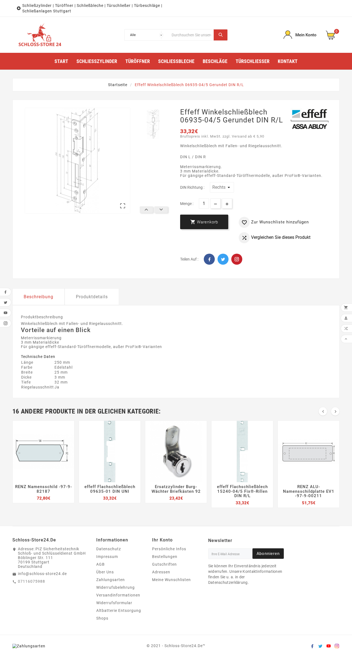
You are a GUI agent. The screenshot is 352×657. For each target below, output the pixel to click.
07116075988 (31, 581)
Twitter (223, 259)
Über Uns (105, 572)
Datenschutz (108, 549)
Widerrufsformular (114, 603)
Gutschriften (164, 564)
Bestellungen (164, 556)
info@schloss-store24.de (42, 573)
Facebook (209, 259)
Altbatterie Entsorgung (118, 610)
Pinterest (236, 259)
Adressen (161, 572)
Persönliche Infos (169, 549)
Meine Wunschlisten (171, 579)
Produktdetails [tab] (92, 296)
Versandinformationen (118, 595)
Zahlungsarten (110, 579)
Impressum (107, 556)
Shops (102, 618)
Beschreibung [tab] (38, 296)
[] (220, 34)
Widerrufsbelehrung (115, 587)
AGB (100, 564)
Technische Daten (38, 356)
